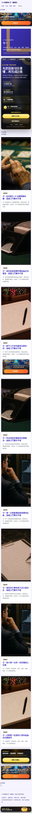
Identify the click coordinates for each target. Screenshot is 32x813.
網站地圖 (23, 797)
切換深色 (20, 6)
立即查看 (24, 809)
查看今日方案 (16, 116)
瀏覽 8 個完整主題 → (8, 53)
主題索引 (4, 797)
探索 (3, 6)
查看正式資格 (16, 760)
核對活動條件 (16, 121)
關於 (14, 6)
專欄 (10, 6)
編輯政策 (10, 797)
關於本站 (16, 797)
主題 (6, 6)
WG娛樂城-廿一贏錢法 (9, 2)
